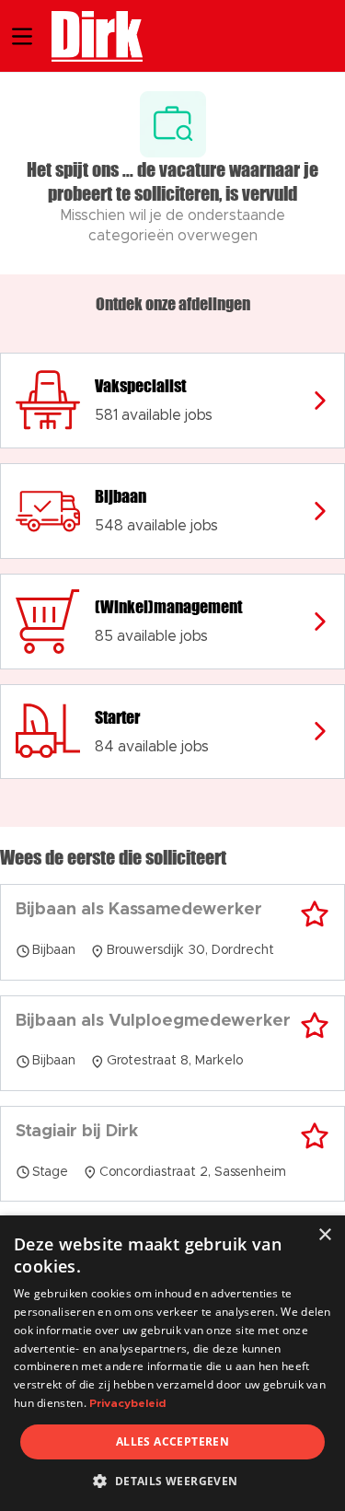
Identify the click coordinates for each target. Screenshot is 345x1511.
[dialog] (172, 1363)
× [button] (324, 1235)
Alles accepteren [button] (172, 1441)
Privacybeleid (127, 1403)
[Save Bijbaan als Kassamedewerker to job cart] (314, 914)
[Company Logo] (88, 34)
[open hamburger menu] (22, 36)
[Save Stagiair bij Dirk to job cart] (314, 1136)
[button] (172, 1480)
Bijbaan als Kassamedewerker (139, 909)
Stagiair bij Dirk (77, 1131)
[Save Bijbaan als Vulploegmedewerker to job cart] (314, 1025)
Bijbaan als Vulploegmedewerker (153, 1021)
